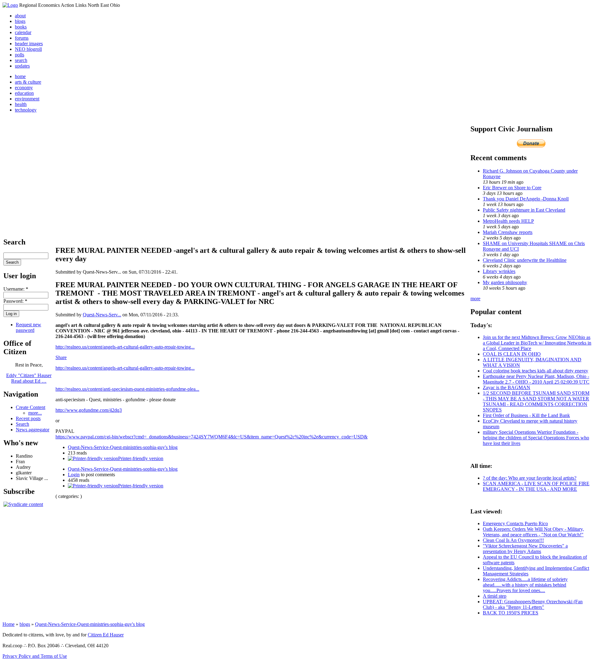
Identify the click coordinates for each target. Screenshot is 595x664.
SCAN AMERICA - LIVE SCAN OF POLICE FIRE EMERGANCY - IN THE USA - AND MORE (536, 486)
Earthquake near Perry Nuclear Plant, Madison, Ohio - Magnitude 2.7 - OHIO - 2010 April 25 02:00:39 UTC (536, 379)
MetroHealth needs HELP (508, 221)
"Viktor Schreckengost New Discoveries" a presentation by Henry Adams (525, 548)
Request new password (28, 327)
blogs (20, 21)
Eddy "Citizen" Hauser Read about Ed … (28, 378)
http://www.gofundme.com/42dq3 (88, 410)
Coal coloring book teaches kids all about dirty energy (535, 370)
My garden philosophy (505, 282)
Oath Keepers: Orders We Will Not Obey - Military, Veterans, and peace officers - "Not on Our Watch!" (533, 531)
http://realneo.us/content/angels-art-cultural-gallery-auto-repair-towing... (125, 347)
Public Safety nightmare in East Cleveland (524, 210)
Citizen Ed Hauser (106, 634)
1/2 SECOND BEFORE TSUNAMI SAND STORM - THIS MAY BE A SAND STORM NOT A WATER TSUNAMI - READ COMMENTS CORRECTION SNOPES (536, 401)
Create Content (30, 407)
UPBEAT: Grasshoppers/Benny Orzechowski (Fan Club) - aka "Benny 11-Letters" (533, 604)
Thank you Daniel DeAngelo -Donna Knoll (526, 198)
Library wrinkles (499, 271)
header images (29, 43)
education (24, 93)
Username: (15, 289)
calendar (23, 32)
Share (61, 357)
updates (22, 65)
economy (24, 87)
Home (8, 624)
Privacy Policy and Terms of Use (34, 656)
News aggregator (32, 429)
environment (27, 98)
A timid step (494, 596)
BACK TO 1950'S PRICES (510, 612)
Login (74, 474)
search (21, 60)
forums (22, 38)
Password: (15, 301)
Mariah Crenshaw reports (507, 232)
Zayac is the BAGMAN (506, 387)
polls (19, 54)
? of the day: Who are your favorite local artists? (529, 478)
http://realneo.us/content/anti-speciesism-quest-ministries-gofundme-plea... (127, 389)
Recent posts (28, 418)
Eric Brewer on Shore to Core (512, 187)
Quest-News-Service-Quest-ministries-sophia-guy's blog (123, 447)
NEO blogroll (28, 49)
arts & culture (28, 82)
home (20, 76)
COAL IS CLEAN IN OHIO (512, 354)
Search (22, 424)
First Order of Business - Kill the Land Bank (526, 415)
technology (26, 109)
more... (35, 413)
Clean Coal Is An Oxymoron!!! (513, 540)
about (20, 15)
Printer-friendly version (140, 458)
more (475, 298)
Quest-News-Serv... (102, 314)
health (21, 104)
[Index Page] (10, 5)
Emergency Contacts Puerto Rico (515, 523)
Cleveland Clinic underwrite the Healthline (524, 260)
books (21, 26)
